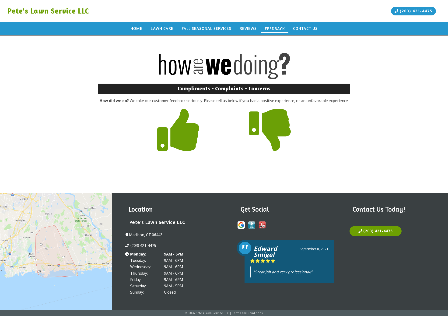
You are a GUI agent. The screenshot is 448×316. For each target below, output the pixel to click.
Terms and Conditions (247, 313)
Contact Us (305, 28)
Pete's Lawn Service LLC (48, 10)
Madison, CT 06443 (145, 234)
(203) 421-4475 (415, 11)
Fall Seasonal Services (206, 28)
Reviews (248, 28)
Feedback (275, 28)
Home (136, 28)
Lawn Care (162, 28)
